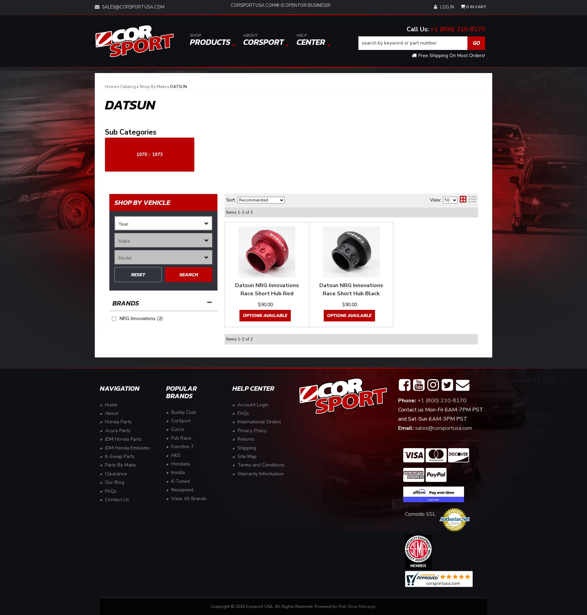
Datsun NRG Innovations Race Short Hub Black (351, 289)
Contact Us (117, 499)
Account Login (252, 404)
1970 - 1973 (149, 154)
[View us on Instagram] (433, 385)
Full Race (181, 438)
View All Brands (189, 498)
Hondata (180, 464)
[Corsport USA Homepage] (134, 41)
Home (111, 404)
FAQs (111, 491)
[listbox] (163, 223)
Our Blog (114, 482)
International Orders (259, 421)
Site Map (246, 456)
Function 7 (182, 446)
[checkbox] (114, 319)
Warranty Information (260, 473)
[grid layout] (463, 200)
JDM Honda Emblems (127, 448)
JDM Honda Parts (123, 439)
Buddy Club (183, 412)
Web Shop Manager (357, 606)
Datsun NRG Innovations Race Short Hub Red (267, 289)
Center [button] (311, 40)
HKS (175, 455)
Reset (138, 274)
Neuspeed (182, 489)
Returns (245, 439)
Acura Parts (117, 430)
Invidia (178, 472)
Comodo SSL (420, 514)
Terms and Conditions (261, 465)
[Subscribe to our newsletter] (462, 385)
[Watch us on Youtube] (419, 385)
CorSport (181, 420)
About (111, 413)
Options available (265, 315)
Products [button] (210, 40)
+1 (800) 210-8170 (457, 29)
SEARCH (188, 274)
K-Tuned (180, 481)
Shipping (246, 448)
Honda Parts (118, 421)
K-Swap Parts (120, 456)
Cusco (177, 429)
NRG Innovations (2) (141, 318)
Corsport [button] (263, 40)
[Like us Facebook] (404, 385)
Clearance (116, 473)
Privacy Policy (252, 430)
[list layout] (472, 200)
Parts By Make (120, 465)
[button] (421, 43)
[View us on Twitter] (447, 385)
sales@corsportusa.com (133, 7)
